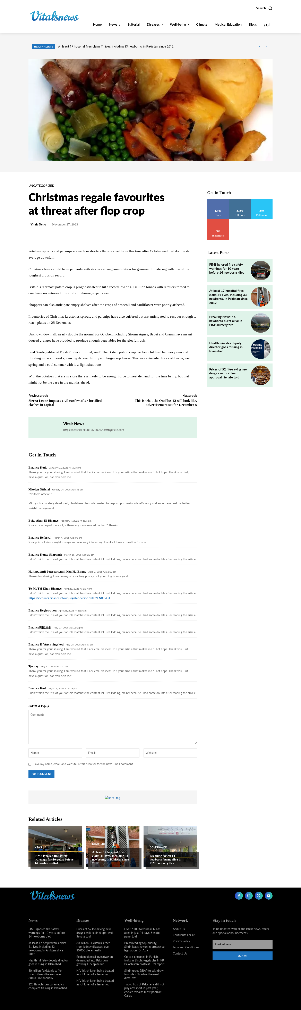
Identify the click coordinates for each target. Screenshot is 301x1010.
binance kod (37, 688)
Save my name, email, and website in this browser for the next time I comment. (84, 764)
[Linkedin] (86, 236)
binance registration (42, 610)
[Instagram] (249, 896)
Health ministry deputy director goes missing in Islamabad (225, 347)
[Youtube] (269, 896)
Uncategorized (41, 185)
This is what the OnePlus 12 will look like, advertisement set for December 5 (166, 403)
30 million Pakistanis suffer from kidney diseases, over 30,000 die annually (45, 974)
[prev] (259, 46)
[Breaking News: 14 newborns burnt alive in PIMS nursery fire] (170, 846)
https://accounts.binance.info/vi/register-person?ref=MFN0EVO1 (69, 598)
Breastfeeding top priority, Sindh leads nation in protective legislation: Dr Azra (144, 947)
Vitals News (38, 224)
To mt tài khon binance (45, 588)
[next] (266, 46)
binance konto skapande (45, 554)
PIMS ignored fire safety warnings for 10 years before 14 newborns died (54, 859)
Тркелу (33, 666)
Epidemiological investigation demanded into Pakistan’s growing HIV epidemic (94, 961)
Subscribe (218, 220)
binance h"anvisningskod (45, 644)
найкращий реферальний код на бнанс (57, 571)
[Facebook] (58, 236)
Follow (240, 200)
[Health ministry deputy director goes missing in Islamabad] (260, 349)
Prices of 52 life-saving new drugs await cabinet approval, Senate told (228, 373)
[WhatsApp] (77, 236)
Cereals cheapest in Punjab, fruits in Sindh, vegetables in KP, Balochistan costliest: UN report (144, 961)
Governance (158, 847)
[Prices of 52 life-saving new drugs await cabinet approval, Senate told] (260, 375)
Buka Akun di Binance (43, 520)
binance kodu (37, 467)
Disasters (98, 844)
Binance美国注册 (39, 627)
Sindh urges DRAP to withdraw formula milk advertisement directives (144, 974)
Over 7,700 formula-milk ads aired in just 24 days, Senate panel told (142, 933)
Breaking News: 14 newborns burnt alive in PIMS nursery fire (98, 46)
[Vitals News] (46, 427)
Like (218, 200)
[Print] (105, 236)
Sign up (242, 956)
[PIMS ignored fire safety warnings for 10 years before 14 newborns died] (55, 846)
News (38, 847)
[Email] (96, 236)
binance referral (39, 537)
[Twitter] (67, 236)
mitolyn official (39, 489)
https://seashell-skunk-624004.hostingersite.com (93, 430)
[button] (264, 8)
